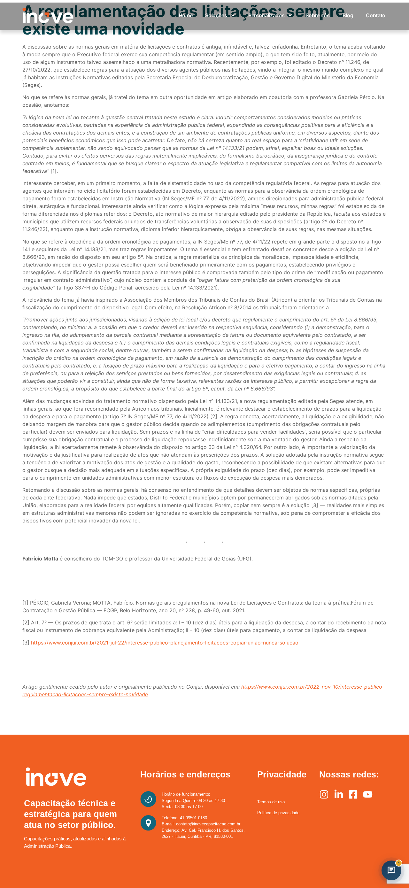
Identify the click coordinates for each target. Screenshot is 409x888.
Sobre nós (317, 15)
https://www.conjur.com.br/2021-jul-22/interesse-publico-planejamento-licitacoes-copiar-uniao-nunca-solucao (164, 642)
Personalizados (266, 15)
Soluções (216, 15)
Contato (375, 15)
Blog (348, 15)
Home (186, 15)
